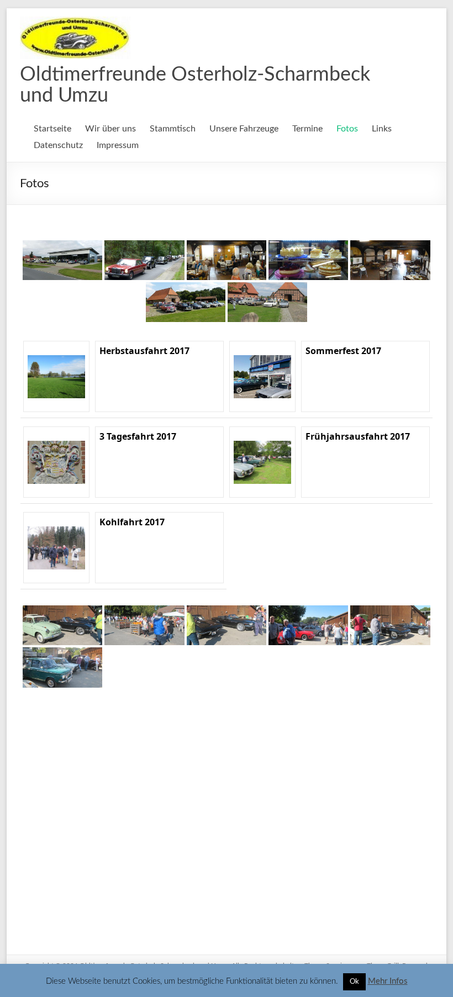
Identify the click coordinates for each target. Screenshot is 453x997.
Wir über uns (110, 128)
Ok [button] (354, 981)
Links (382, 128)
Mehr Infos (388, 981)
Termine (307, 128)
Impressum (118, 145)
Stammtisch (173, 128)
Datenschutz (58, 145)
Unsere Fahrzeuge (243, 128)
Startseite (52, 128)
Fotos (347, 128)
